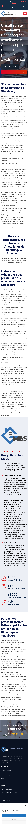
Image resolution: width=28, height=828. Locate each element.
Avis (2, 781)
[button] (25, 805)
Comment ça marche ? (7, 773)
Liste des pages (5, 800)
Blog (2, 778)
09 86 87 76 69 (16, 734)
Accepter (14, 815)
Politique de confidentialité (18, 825)
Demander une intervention (9, 792)
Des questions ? (5, 775)
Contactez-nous (5, 795)
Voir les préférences (14, 822)
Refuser (14, 819)
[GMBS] (12, 13)
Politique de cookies (8, 825)
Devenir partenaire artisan (8, 797)
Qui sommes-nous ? (6, 770)
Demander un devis (6, 789)
